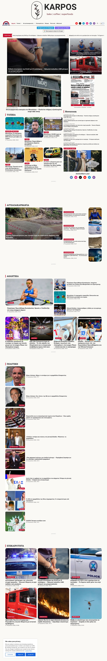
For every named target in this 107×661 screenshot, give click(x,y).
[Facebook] (90, 23)
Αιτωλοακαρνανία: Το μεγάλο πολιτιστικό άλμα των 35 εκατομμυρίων (75, 242)
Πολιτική (52, 23)
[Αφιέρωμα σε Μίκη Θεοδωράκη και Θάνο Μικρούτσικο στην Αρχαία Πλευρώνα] (34, 155)
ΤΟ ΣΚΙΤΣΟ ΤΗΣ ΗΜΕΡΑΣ (69, 148)
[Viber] (94, 23)
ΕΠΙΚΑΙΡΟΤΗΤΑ (22, 40)
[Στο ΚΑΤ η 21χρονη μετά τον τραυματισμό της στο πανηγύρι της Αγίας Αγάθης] (53, 153)
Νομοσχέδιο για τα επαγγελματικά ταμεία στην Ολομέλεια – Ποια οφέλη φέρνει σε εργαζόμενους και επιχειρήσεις (48, 416)
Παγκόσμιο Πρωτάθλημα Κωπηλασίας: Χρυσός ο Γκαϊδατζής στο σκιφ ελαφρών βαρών (80, 130)
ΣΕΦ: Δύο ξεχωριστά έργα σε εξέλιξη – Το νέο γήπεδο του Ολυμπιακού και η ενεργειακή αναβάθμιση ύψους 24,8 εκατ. (40, 344)
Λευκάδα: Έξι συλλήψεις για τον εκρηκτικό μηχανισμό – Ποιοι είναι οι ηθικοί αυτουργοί (74, 228)
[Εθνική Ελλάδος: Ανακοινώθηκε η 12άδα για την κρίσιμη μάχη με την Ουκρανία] (60, 310)
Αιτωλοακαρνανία (28, 23)
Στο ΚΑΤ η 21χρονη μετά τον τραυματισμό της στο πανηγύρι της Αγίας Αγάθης (53, 163)
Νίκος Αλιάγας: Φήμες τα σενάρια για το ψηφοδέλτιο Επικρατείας (46, 375)
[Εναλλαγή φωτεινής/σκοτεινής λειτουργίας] (102, 23)
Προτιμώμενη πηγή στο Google (54, 31)
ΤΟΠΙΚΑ (9, 104)
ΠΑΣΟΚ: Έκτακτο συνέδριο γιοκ (36, 520)
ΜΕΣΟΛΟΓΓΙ (15, 131)
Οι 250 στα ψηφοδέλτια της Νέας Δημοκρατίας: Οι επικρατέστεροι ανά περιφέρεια (47, 499)
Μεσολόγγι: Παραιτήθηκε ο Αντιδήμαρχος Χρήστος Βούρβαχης (33, 142)
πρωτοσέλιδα (77, 107)
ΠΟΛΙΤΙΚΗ (12, 364)
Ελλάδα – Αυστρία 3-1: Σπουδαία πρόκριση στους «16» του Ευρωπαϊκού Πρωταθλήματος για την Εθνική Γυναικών (89, 344)
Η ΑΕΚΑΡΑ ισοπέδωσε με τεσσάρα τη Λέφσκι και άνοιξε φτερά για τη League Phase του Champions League (16, 344)
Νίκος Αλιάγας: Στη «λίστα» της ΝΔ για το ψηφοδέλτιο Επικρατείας (46, 396)
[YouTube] (76, 23)
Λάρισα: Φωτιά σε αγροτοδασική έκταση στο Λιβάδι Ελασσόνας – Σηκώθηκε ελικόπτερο (53, 621)
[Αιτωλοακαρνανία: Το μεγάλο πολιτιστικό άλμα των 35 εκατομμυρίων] (95, 241)
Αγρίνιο (10, 233)
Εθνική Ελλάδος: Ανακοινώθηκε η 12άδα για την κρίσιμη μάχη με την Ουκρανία (84, 309)
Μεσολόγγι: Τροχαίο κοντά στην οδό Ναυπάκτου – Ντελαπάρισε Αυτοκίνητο (13, 168)
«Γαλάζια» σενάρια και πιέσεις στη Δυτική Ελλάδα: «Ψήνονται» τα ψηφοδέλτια (46, 437)
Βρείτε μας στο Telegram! (46, 27)
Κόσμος (47, 23)
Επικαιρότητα (40, 23)
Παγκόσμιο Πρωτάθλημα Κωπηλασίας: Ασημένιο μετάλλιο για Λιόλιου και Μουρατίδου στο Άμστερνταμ (86, 53)
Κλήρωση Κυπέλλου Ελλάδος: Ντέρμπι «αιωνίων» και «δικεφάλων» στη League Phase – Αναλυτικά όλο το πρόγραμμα (65, 344)
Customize (10, 654)
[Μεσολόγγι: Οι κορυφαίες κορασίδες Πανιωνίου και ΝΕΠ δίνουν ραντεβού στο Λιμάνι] (14, 123)
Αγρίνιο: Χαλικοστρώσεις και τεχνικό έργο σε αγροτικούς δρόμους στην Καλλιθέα (81, 121)
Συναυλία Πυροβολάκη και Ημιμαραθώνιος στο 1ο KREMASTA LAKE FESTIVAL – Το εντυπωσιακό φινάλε (75, 255)
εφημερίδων (84, 107)
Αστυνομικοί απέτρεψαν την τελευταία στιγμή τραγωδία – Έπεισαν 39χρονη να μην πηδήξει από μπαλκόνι (82, 125)
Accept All (30, 654)
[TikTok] (80, 23)
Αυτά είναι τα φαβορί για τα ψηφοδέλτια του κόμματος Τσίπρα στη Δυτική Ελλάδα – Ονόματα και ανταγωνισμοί (48, 479)
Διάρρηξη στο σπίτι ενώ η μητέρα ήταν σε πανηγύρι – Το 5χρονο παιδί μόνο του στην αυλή (38, 35)
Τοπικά (18, 23)
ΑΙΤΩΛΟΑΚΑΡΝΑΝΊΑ (18, 205)
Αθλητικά (59, 23)
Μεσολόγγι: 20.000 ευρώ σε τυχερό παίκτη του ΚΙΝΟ (52, 135)
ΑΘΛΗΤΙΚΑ (75, 51)
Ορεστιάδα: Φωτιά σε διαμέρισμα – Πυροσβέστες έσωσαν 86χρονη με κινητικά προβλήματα (86, 71)
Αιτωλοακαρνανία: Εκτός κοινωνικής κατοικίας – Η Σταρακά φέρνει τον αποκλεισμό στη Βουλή (75, 214)
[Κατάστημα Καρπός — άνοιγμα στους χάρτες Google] (53, 10)
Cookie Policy (28, 650)
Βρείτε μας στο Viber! (63, 27)
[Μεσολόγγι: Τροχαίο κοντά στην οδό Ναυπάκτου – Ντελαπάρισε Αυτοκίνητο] (14, 155)
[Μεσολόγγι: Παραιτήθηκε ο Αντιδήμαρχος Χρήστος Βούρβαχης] (34, 127)
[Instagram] (87, 23)
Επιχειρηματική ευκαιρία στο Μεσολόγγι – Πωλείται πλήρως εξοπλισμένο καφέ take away (34, 110)
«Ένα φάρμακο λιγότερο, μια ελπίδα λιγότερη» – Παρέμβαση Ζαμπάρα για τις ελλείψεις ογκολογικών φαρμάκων (48, 458)
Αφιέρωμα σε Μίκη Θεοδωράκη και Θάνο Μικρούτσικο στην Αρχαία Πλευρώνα (33, 167)
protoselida (89, 107)
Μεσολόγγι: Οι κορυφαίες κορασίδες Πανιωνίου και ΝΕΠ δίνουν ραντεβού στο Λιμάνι (13, 135)
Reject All (20, 654)
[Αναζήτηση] (97, 23)
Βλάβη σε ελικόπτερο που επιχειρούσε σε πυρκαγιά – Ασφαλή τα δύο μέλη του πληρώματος (84, 622)
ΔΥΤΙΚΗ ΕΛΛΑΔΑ (14, 446)
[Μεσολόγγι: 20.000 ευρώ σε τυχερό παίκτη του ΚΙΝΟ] (53, 123)
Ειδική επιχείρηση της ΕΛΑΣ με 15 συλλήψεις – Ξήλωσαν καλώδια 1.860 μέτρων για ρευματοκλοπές (81, 135)
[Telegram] (83, 23)
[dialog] (20, 648)
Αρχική (13, 23)
